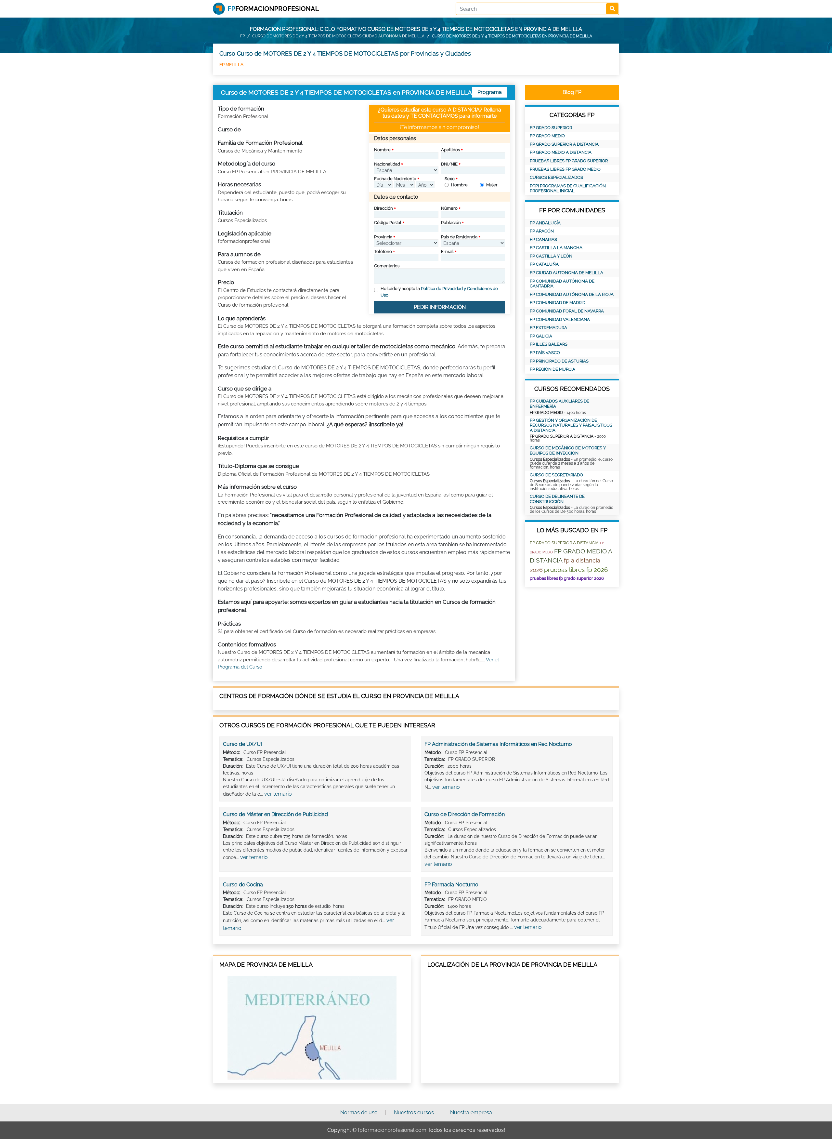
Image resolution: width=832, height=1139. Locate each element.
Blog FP (572, 92)
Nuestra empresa (471, 1112)
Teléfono (383, 251)
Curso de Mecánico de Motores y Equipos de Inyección (568, 450)
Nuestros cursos (414, 1112)
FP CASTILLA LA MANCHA (556, 247)
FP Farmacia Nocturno (451, 884)
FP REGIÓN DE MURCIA (552, 369)
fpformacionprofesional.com (392, 1130)
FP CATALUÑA (544, 264)
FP (242, 36)
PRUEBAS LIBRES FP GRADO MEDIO (565, 169)
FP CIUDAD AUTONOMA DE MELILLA (566, 272)
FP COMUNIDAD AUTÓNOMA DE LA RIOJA (572, 294)
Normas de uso (359, 1112)
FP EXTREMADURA (548, 327)
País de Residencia (459, 236)
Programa (489, 92)
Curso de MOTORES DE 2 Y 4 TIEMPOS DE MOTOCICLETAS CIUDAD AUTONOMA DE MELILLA (338, 36)
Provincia (383, 236)
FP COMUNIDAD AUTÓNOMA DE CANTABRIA (562, 284)
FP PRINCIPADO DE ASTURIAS (559, 361)
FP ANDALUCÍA (545, 222)
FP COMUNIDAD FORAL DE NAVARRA (567, 311)
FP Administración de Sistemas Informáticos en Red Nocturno (498, 744)
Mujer (492, 184)
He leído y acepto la (439, 292)
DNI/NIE (449, 164)
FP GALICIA (541, 336)
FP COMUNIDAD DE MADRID (557, 302)
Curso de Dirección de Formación (464, 814)
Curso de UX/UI (242, 744)
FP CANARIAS (543, 239)
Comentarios (386, 265)
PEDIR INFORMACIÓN (440, 307)
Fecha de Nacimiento (395, 178)
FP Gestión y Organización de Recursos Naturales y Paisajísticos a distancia (571, 425)
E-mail (447, 251)
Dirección (383, 208)
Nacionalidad (387, 164)
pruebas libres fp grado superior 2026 (567, 578)
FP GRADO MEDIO (547, 135)
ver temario (278, 794)
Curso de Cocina (243, 884)
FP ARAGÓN (542, 231)
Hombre (459, 184)
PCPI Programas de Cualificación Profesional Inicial (568, 188)
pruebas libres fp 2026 (576, 569)
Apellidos (450, 149)
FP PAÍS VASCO (545, 352)
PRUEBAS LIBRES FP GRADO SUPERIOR (569, 160)
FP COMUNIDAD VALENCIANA (560, 319)
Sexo (450, 178)
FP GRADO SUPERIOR (551, 127)
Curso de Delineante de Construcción (557, 499)
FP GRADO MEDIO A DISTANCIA (561, 152)
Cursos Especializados (556, 177)
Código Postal (387, 222)
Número (449, 208)
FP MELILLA (231, 64)
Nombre (382, 149)
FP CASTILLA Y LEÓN (551, 256)
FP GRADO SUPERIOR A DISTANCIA (564, 144)
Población (451, 222)
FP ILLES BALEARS (548, 344)
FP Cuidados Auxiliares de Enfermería (559, 404)
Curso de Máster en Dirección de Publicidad (275, 814)
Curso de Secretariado (556, 474)
